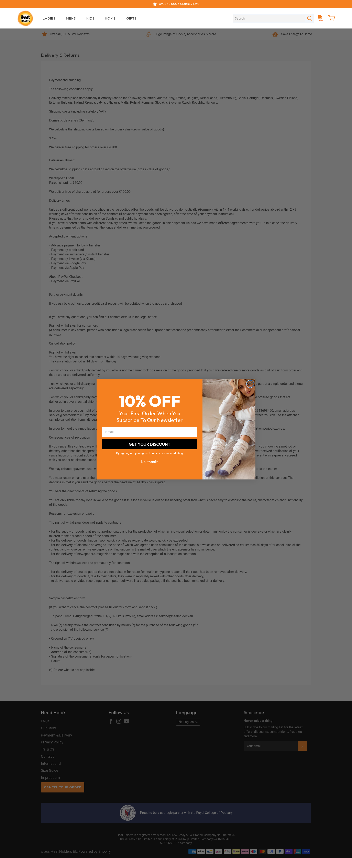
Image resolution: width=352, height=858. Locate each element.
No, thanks (149, 461)
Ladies (49, 18)
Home (110, 18)
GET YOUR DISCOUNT (149, 444)
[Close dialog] (250, 383)
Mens (71, 18)
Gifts (131, 18)
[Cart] (331, 18)
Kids (90, 18)
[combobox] (269, 18)
